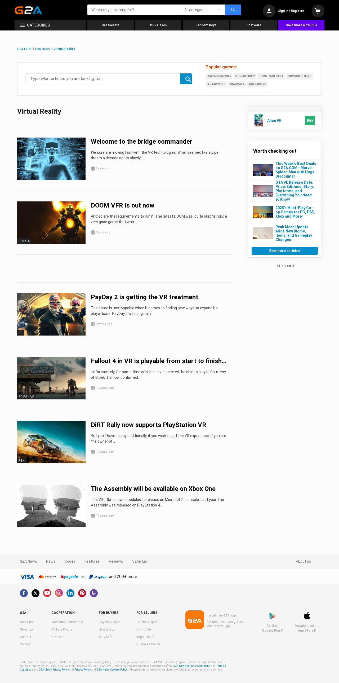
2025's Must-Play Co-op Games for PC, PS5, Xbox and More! (295, 212)
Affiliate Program (63, 629)
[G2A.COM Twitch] (94, 593)
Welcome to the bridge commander (141, 141)
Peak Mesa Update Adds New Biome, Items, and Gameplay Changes (293, 233)
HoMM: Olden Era (271, 76)
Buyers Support (110, 622)
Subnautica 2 (245, 76)
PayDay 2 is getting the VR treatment (144, 297)
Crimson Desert (299, 76)
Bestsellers (110, 25)
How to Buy (107, 629)
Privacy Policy (82, 669)
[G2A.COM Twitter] (35, 593)
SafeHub (139, 561)
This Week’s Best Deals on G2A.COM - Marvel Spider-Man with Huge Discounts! (295, 169)
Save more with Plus (301, 25)
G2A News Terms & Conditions (191, 665)
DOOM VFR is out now (122, 205)
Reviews (116, 561)
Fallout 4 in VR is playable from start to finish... (158, 361)
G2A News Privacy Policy (54, 669)
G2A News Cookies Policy (111, 669)
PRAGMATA (236, 84)
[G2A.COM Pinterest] (82, 593)
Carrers (25, 644)
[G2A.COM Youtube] (47, 593)
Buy (310, 120)
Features (92, 561)
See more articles (284, 251)
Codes (70, 561)
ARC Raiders (257, 84)
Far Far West (216, 84)
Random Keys (205, 25)
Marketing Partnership (67, 622)
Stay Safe (105, 637)
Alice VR (274, 120)
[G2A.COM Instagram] (59, 593)
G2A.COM (24, 49)
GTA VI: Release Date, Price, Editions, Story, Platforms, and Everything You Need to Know (294, 190)
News (51, 561)
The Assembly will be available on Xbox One (153, 488)
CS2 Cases (158, 25)
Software (253, 25)
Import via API (146, 637)
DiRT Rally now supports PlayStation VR (148, 425)
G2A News (42, 49)
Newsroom (27, 629)
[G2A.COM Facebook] (24, 593)
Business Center (148, 644)
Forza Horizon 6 (219, 76)
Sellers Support (147, 622)
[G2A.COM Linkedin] (70, 593)
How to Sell (144, 629)
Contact (25, 637)
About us (303, 561)
